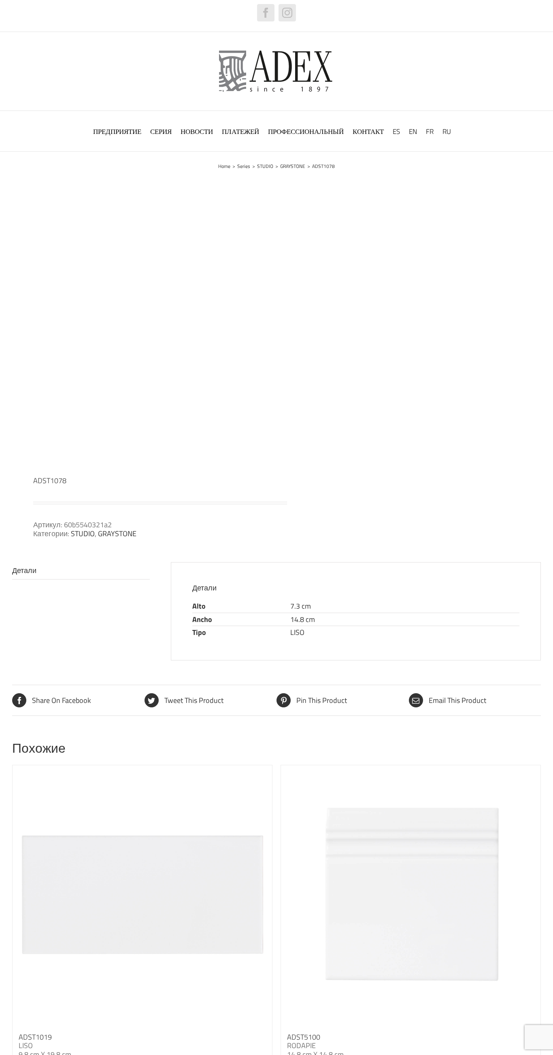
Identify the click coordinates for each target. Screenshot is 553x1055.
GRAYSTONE (117, 533)
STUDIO (83, 533)
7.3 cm (300, 606)
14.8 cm (302, 619)
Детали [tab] (24, 570)
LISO (297, 632)
